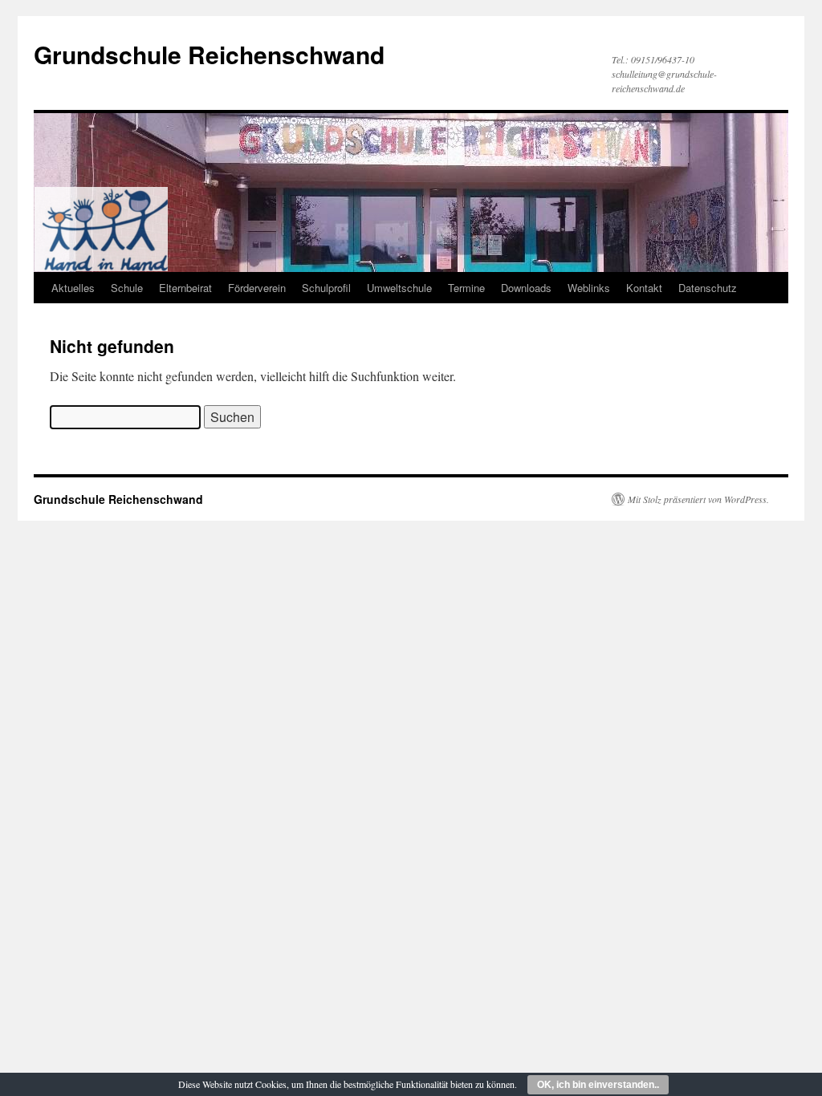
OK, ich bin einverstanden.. (598, 1084)
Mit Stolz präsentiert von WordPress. (698, 499)
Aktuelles (73, 287)
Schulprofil (326, 287)
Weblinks (589, 287)
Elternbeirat (185, 287)
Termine (466, 287)
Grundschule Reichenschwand (209, 54)
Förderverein (257, 287)
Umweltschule (399, 287)
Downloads (526, 287)
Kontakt (644, 287)
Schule (127, 287)
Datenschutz (707, 287)
